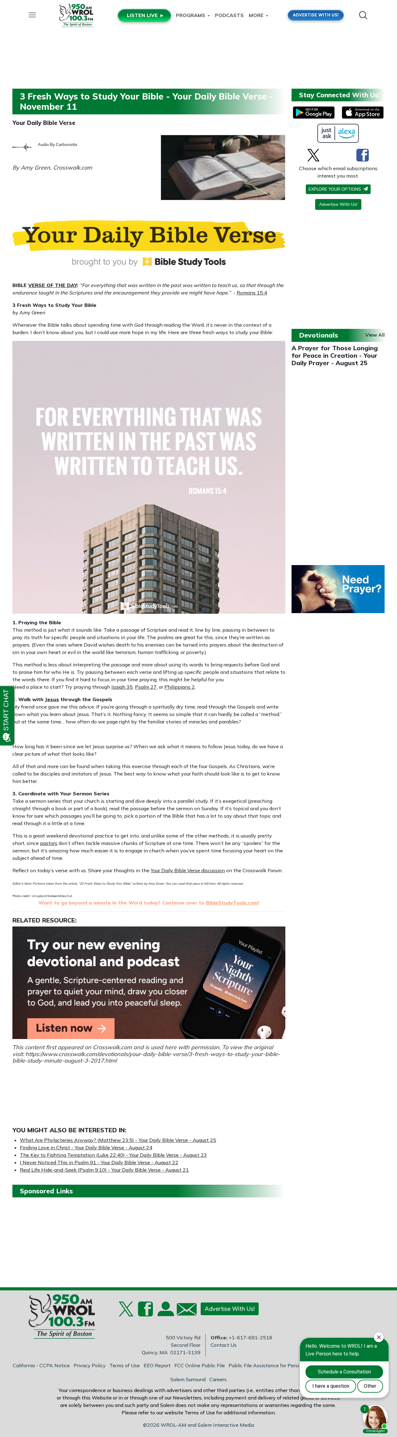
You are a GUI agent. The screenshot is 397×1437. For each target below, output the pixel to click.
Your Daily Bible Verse (43, 122)
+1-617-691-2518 (250, 1337)
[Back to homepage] (58, 1318)
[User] (165, 1312)
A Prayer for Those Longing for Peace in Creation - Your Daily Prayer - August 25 (335, 355)
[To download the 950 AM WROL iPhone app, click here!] (363, 112)
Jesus (52, 699)
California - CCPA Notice (41, 1365)
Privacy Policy (90, 1365)
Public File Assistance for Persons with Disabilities (287, 1365)
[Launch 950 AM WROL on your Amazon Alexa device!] (338, 133)
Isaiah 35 (122, 687)
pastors (48, 843)
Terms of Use (124, 1365)
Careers (218, 1379)
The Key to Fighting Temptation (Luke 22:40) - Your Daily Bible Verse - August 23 (113, 1155)
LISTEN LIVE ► (145, 15)
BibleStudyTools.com (232, 903)
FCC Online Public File (199, 1365)
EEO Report (157, 1365)
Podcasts (229, 15)
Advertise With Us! (338, 204)
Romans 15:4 (252, 293)
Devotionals (318, 335)
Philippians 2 (179, 687)
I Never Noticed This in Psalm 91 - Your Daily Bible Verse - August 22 (99, 1162)
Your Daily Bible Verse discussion (188, 870)
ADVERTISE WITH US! (316, 14)
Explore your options (335, 189)
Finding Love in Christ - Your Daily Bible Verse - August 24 (86, 1147)
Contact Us (224, 1345)
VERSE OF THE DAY (52, 285)
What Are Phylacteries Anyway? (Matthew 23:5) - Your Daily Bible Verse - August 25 (118, 1140)
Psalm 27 (146, 687)
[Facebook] (362, 155)
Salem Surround (188, 1379)
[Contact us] (184, 1311)
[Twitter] (313, 155)
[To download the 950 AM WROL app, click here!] (314, 112)
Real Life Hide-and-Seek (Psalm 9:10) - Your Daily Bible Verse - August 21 (104, 1170)
